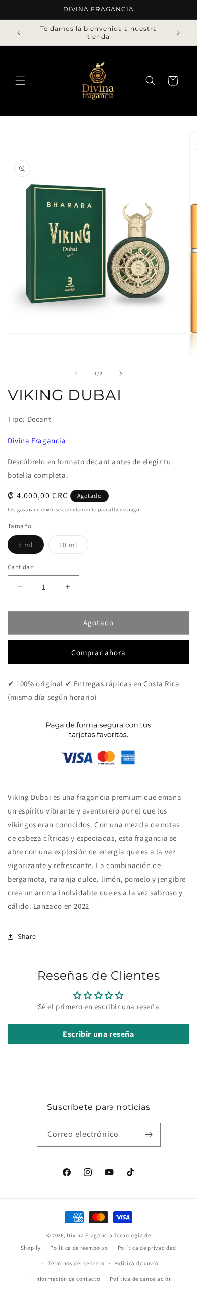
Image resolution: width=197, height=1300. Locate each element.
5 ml (31, 546)
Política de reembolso (79, 1247)
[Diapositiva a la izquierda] (76, 374)
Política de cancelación (141, 1278)
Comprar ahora (98, 652)
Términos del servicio (76, 1263)
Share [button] (27, 936)
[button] (20, 81)
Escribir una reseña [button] (98, 1033)
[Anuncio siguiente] (178, 33)
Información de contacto (67, 1278)
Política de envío (136, 1263)
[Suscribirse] (149, 1135)
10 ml (73, 546)
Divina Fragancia (37, 440)
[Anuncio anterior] (19, 33)
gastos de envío (36, 509)
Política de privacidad (147, 1247)
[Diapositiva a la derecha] (121, 374)
